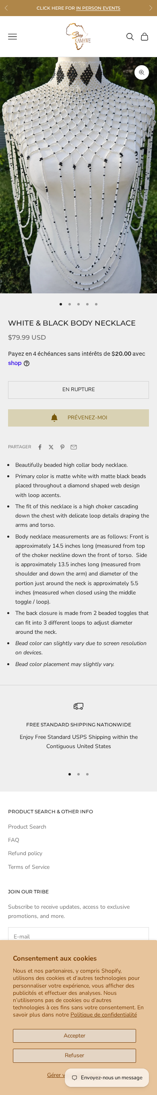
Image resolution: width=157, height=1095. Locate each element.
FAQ (13, 840)
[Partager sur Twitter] (51, 447)
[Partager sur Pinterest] (62, 447)
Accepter (74, 1035)
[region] (78, 730)
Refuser (74, 1055)
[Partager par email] (73, 447)
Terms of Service (29, 867)
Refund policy (25, 853)
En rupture (78, 389)
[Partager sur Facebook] (40, 447)
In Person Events (98, 8)
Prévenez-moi (87, 417)
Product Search (27, 827)
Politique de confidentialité (103, 1015)
